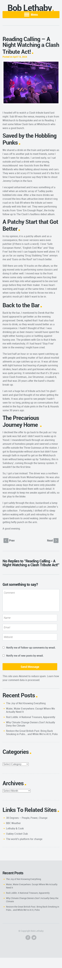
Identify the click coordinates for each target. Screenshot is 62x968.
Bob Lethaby (29, 7)
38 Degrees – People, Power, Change (26, 818)
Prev (10, 540)
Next (52, 540)
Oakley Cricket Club (17, 833)
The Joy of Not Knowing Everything (26, 703)
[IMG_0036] (31, 82)
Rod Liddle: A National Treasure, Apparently (30, 717)
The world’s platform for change (24, 839)
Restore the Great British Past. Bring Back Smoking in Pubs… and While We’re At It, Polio (32, 732)
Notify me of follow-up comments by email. (31, 647)
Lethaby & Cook (15, 828)
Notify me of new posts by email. (25, 655)
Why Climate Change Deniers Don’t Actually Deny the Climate (30, 724)
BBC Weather (13, 823)
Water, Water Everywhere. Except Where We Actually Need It (30, 710)
